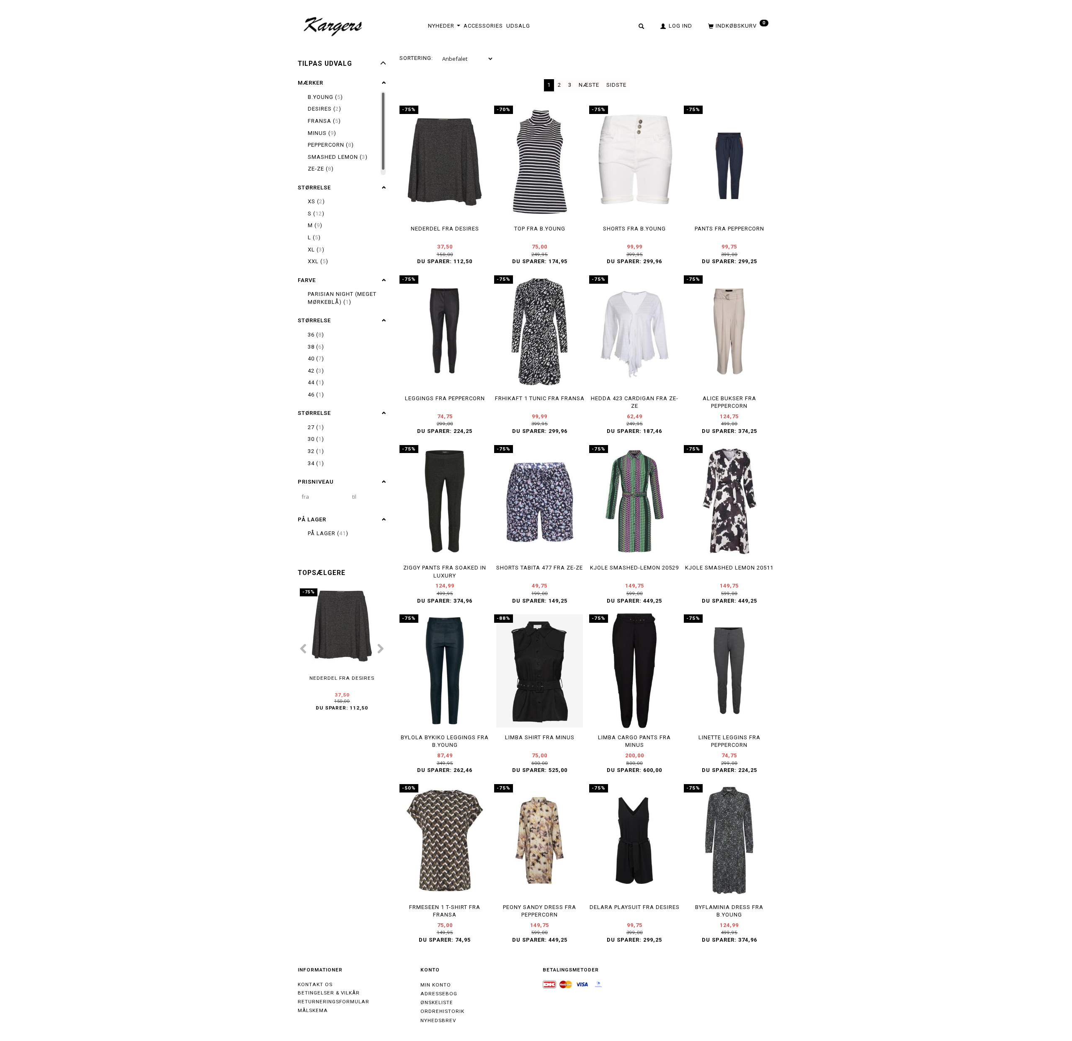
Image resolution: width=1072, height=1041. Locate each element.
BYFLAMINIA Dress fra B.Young (729, 911)
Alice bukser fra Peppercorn (729, 402)
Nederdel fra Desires (341, 678)
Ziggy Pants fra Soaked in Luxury (444, 572)
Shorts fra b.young (634, 228)
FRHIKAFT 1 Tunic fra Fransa (540, 398)
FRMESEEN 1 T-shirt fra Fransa (444, 911)
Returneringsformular (333, 1002)
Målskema (313, 1010)
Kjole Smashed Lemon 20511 (729, 568)
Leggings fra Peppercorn (445, 398)
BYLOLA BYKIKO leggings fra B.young (445, 741)
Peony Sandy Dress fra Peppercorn (539, 911)
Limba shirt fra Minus (540, 737)
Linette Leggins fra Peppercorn (729, 741)
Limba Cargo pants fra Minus (634, 741)
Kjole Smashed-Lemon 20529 (634, 568)
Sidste (616, 85)
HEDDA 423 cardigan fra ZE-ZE (634, 402)
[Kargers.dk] (333, 25)
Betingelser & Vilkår (329, 993)
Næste (589, 85)
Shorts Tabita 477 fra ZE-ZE (539, 568)
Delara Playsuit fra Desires (635, 907)
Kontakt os (315, 984)
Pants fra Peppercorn (729, 228)
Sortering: (416, 58)
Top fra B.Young (539, 228)
